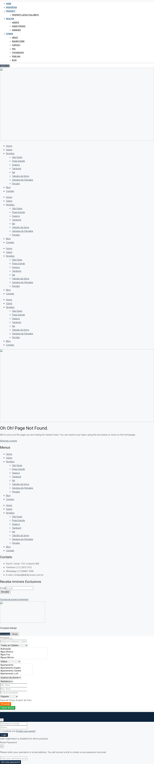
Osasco (16, 164)
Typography (18, 53)
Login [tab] (9, 713)
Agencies (16, 30)
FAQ (13, 49)
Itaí (13, 172)
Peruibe (16, 183)
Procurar (5, 704)
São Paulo (17, 157)
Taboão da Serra (20, 176)
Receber (5, 591)
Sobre (9, 149)
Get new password (10, 762)
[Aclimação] (23, 648)
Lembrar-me (9, 731)
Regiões (10, 153)
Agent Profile (18, 26)
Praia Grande (18, 161)
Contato (10, 191)
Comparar (5, 634)
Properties (11, 7)
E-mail (3, 588)
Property (10, 11)
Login (4, 735)
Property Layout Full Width (25, 15)
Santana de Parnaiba (22, 179)
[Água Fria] (23, 654)
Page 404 (16, 56)
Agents (15, 22)
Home (8, 4)
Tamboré (16, 168)
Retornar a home (8, 440)
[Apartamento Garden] (16, 670)
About (15, 37)
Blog (14, 60)
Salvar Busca (7, 707)
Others (9, 34)
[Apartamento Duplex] (16, 667)
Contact (16, 45)
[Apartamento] (16, 665)
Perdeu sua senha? (26, 731)
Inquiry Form (18, 41)
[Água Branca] (23, 651)
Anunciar (4, 66)
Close (15, 634)
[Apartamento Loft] (16, 673)
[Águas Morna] (23, 657)
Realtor (10, 19)
